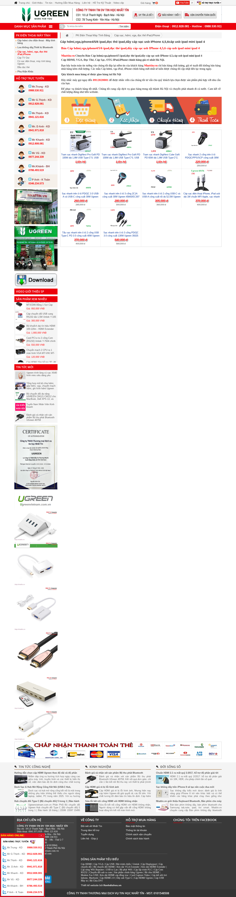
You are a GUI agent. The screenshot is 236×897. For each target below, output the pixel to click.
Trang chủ (24, 2)
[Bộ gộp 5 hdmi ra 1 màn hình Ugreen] (36, 708)
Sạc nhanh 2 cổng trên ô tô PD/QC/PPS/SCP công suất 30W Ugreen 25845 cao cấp (202, 157)
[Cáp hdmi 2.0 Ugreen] (36, 674)
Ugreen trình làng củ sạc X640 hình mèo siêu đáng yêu (41, 374)
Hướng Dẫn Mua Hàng (67, 2)
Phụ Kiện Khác (25, 71)
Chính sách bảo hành (137, 838)
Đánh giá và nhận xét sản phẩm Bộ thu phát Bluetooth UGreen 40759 (40, 417)
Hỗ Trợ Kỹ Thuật (102, 2)
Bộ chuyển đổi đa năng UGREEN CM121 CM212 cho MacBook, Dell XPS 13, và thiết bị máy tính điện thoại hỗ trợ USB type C (41, 398)
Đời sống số (170, 767)
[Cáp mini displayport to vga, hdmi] (36, 584)
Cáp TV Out (23, 57)
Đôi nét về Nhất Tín (91, 826)
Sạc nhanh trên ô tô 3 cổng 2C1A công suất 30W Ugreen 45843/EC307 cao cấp (120, 196)
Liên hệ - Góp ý (89, 838)
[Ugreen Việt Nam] (36, 508)
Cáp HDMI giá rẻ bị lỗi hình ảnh (102, 787)
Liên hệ (86, 2)
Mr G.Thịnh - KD (24, 853)
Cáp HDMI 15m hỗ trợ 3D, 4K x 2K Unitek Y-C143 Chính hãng (41, 359)
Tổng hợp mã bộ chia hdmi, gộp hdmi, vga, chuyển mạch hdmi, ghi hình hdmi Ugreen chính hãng (40, 387)
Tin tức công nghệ (34, 767)
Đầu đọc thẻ (23, 67)
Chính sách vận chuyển (139, 834)
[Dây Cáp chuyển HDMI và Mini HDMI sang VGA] (36, 629)
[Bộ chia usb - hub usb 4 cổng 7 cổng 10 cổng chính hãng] (36, 539)
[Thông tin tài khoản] (118, 750)
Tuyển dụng (87, 834)
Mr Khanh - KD (24, 873)
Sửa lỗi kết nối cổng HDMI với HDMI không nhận (111, 801)
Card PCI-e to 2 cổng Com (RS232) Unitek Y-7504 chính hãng (40, 335)
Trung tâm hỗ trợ (90, 830)
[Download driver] (36, 286)
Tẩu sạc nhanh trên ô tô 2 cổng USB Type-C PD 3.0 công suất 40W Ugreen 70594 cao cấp (80, 235)
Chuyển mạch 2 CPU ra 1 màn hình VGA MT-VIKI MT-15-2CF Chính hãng (40, 347)
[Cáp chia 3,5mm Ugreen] (36, 739)
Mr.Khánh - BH (24, 885)
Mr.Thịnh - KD (24, 860)
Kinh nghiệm (100, 767)
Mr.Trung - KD (24, 847)
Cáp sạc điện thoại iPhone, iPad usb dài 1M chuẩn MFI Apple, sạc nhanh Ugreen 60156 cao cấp (201, 196)
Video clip (118, 2)
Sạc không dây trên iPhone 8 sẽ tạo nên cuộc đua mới (185, 787)
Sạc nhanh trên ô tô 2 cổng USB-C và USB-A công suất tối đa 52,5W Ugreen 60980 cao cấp (161, 196)
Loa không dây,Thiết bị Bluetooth (35, 47)
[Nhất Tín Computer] (118, 14)
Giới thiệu (37, 2)
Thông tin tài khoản (136, 830)
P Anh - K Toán (24, 892)
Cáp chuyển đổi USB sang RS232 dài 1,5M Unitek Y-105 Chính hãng (41, 311)
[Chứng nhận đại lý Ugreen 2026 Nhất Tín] (36, 488)
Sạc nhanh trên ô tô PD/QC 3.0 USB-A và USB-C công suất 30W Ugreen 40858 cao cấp (80, 196)
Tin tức (49, 2)
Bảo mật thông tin (135, 826)
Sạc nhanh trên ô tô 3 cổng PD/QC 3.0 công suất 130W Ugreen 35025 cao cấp (120, 235)
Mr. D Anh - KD (24, 866)
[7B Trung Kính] (36, 223)
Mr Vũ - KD (24, 879)
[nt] (36, 270)
